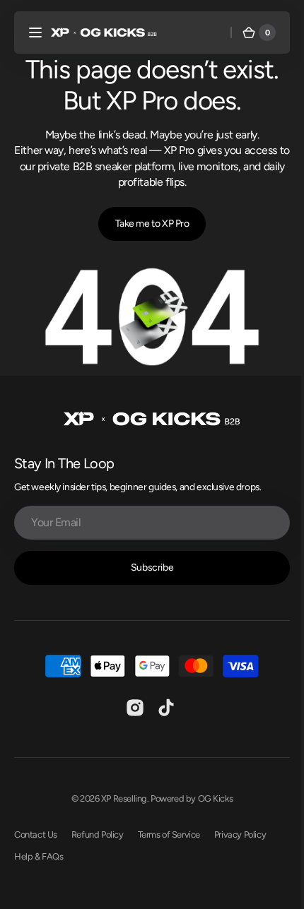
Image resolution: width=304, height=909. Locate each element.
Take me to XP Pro (147, 224)
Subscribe (146, 563)
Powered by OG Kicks (187, 793)
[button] (35, 32)
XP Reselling (118, 793)
